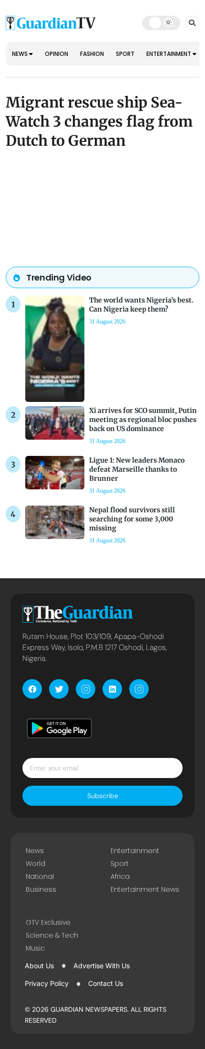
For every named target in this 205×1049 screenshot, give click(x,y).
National (40, 876)
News (20, 54)
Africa (120, 876)
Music (35, 948)
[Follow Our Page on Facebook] (32, 689)
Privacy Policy (47, 983)
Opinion (56, 54)
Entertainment (169, 54)
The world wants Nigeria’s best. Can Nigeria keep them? (141, 305)
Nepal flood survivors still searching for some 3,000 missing (132, 519)
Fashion (92, 54)
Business (41, 889)
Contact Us (105, 983)
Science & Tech (52, 935)
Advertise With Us (101, 966)
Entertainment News (145, 889)
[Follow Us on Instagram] (85, 689)
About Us (39, 966)
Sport (125, 54)
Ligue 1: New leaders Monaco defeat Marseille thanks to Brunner (136, 469)
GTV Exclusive (48, 922)
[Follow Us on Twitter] (59, 689)
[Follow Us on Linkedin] (112, 689)
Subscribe (102, 795)
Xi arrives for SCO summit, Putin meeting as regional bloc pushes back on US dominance (143, 419)
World (35, 863)
